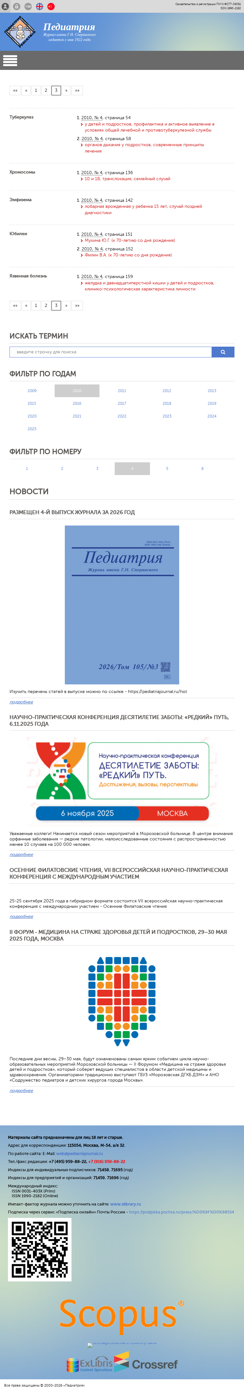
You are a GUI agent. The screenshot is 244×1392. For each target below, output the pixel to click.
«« (15, 90)
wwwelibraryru (125, 1204)
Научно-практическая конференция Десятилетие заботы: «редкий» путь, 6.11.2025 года (119, 720)
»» (77, 90)
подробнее (21, 702)
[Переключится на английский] (39, 6)
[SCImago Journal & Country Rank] (122, 1342)
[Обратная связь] (28, 6)
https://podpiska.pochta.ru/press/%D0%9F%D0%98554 (181, 1212)
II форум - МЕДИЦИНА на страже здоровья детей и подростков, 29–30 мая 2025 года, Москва (118, 935)
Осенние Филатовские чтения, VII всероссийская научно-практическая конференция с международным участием (119, 873)
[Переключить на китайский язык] (51, 6)
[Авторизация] (16, 6)
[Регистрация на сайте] (5, 6)
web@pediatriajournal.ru (79, 1153)
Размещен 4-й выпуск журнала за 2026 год (72, 512)
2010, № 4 (91, 117)
